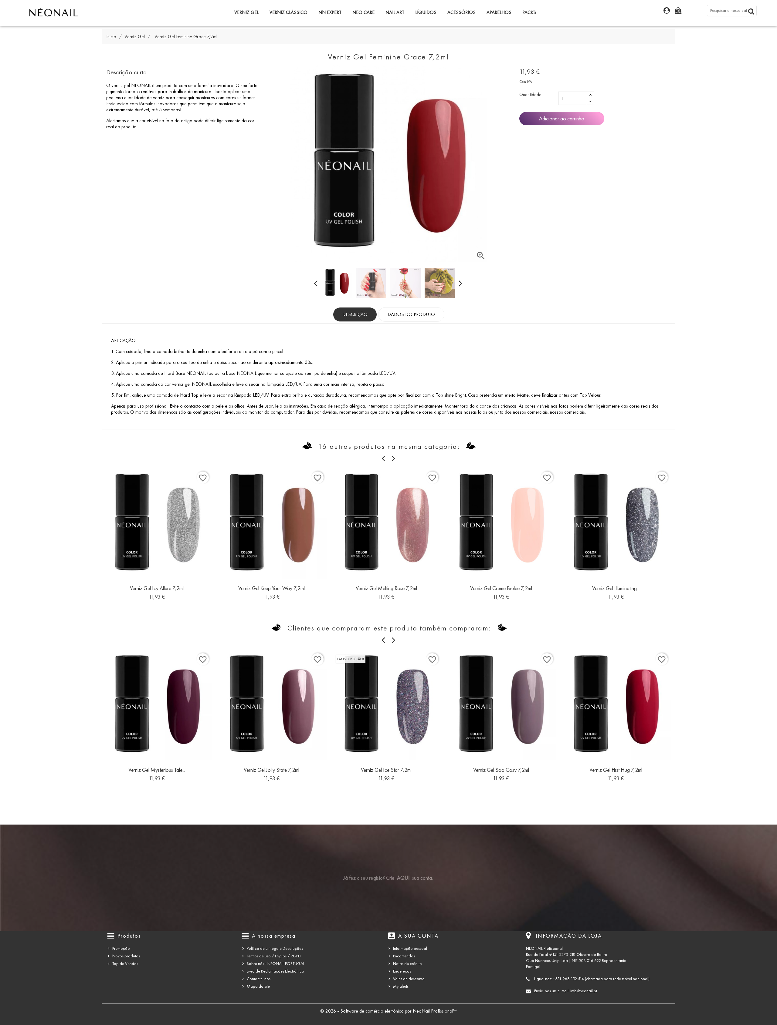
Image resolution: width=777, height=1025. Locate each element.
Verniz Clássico (288, 12)
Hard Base (174, 373)
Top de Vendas (125, 963)
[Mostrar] (157, 591)
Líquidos (425, 12)
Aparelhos (499, 12)
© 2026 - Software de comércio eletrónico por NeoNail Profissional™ (388, 1011)
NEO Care (363, 12)
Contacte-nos (258, 978)
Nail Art (394, 12)
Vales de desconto (409, 978)
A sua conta (418, 936)
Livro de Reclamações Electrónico (275, 971)
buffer (227, 351)
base (231, 373)
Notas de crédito (407, 963)
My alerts (401, 986)
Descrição (355, 314)
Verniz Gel (246, 12)
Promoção (121, 948)
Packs (529, 12)
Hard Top (189, 395)
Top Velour (590, 395)
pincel (277, 351)
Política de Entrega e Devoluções (275, 948)
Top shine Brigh (450, 395)
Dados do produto (411, 314)
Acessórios (461, 12)
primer (141, 362)
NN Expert (329, 12)
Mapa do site (258, 986)
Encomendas (404, 956)
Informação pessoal (410, 948)
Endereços (402, 971)
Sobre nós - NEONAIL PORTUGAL (276, 963)
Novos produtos (126, 956)
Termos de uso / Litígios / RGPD (274, 956)
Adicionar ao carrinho (561, 118)
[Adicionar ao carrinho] (143, 591)
